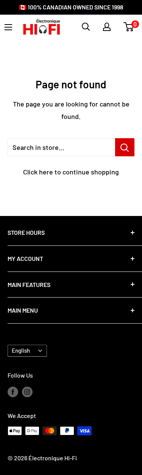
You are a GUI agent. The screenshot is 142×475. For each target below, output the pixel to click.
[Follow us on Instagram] (27, 391)
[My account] (107, 26)
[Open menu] (8, 27)
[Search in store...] (124, 147)
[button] (128, 27)
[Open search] (86, 26)
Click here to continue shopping (71, 172)
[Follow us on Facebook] (13, 391)
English (21, 350)
